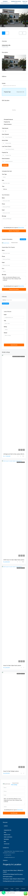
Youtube (17, 890)
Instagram (23, 888)
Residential (6, 839)
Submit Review (14, 345)
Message (4, 216)
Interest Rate (5, 140)
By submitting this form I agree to (14, 227)
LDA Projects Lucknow (7, 876)
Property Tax (5, 152)
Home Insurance (6, 158)
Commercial (6, 843)
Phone (3, 204)
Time (3, 186)
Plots (5, 832)
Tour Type (4, 174)
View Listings (23, 239)
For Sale (18, 462)
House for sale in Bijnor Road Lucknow (12, 665)
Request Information (14, 289)
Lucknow (6, 825)
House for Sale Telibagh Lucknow (11, 771)
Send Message (14, 813)
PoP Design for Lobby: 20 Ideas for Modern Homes (14, 878)
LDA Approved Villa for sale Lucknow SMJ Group (14, 454)
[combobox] (14, 177)
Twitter (11, 888)
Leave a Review (5, 303)
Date (3, 180)
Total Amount (5, 128)
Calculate (5, 165)
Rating (5, 326)
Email (3, 210)
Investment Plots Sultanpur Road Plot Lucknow (13, 874)
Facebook (6, 888)
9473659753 (5, 1)
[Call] (3, 892)
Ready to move (7, 834)
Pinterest (12, 890)
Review (5, 332)
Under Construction (16, 356)
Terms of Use (21, 227)
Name (3, 198)
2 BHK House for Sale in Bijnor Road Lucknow (13, 559)
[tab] (3, 33)
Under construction (8, 836)
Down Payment (5, 134)
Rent (5, 841)
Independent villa (7, 830)
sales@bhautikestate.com (5, 3)
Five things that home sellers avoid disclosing (13, 881)
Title (5, 320)
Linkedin (17, 888)
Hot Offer (22, 356)
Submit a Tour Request (14, 230)
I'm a (3, 268)
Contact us (5, 860)
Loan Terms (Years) (6, 146)
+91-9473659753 (7, 855)
